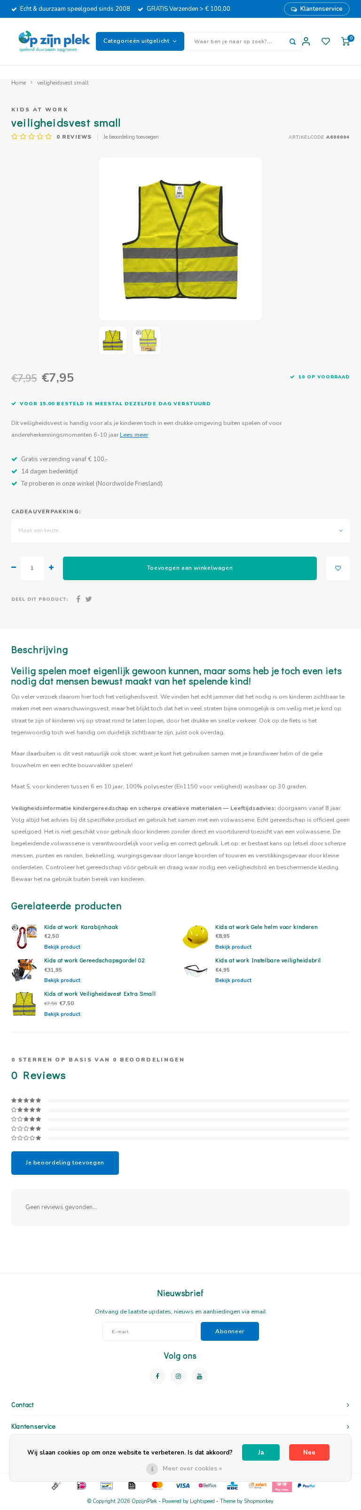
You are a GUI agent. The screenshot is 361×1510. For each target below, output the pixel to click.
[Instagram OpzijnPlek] (178, 1376)
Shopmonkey (259, 1501)
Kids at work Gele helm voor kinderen (266, 926)
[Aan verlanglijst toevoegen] (338, 568)
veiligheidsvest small (63, 83)
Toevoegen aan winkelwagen (190, 568)
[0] (345, 41)
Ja (261, 1452)
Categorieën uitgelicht (136, 41)
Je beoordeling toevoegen (131, 137)
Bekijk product (62, 947)
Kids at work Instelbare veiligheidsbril (268, 960)
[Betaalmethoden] (55, 1485)
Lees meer (134, 435)
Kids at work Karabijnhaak (81, 926)
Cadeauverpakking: (46, 511)
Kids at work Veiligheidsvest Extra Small (100, 993)
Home (18, 83)
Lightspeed (202, 1501)
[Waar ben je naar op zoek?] (292, 41)
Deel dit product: (39, 599)
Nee (309, 1452)
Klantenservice (321, 9)
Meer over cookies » (192, 1468)
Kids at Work (40, 109)
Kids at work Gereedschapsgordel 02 (94, 960)
